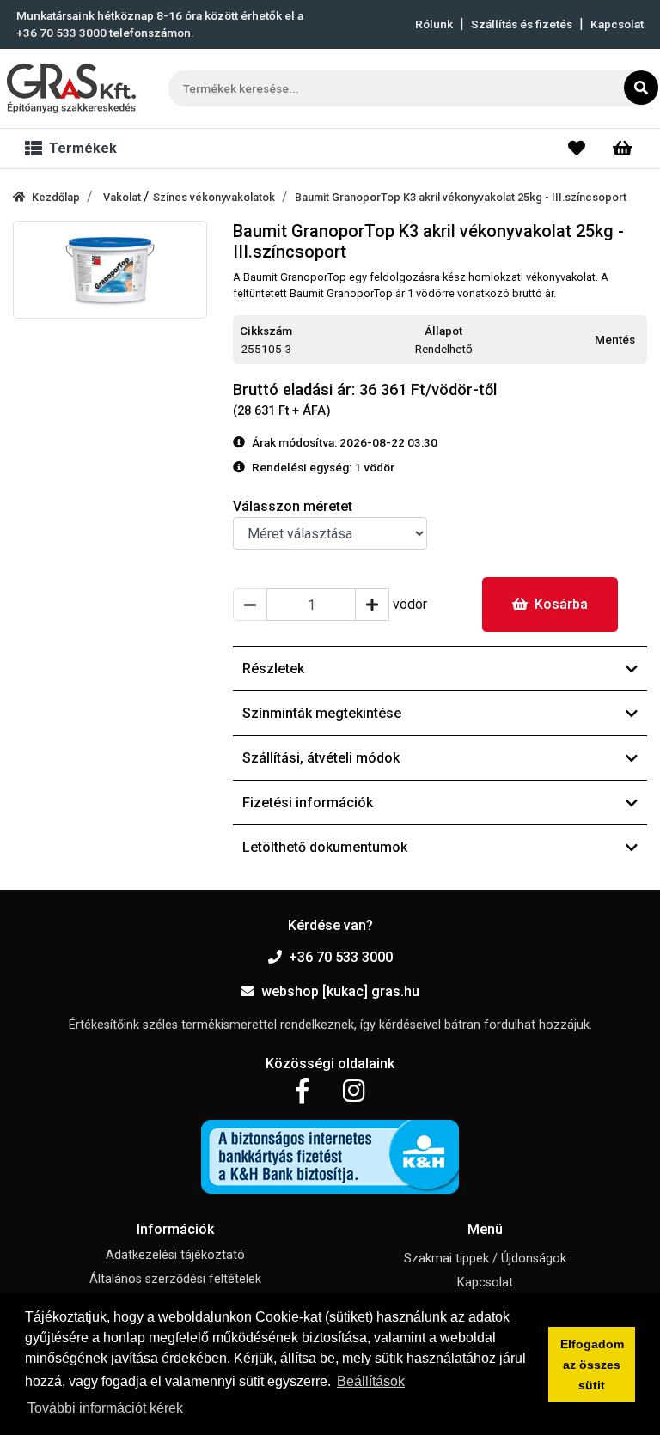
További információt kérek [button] (105, 1408)
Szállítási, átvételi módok (321, 758)
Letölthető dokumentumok (324, 847)
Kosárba (561, 604)
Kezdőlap (56, 197)
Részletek (273, 668)
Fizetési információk (307, 802)
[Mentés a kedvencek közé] (639, 340)
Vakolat (123, 197)
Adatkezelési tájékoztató (175, 1255)
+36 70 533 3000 (341, 957)
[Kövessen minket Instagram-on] (354, 1091)
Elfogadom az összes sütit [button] (592, 1364)
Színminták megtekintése (321, 713)
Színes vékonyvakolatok (214, 197)
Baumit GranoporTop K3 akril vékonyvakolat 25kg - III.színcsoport (460, 197)
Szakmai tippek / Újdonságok (485, 1258)
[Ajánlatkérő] (622, 148)
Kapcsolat (617, 24)
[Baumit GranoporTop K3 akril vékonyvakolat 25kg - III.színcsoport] (110, 270)
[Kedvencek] (576, 148)
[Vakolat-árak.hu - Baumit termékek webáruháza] (71, 88)
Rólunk (434, 24)
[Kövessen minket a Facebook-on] (302, 1091)
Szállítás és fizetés (521, 24)
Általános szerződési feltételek (175, 1279)
